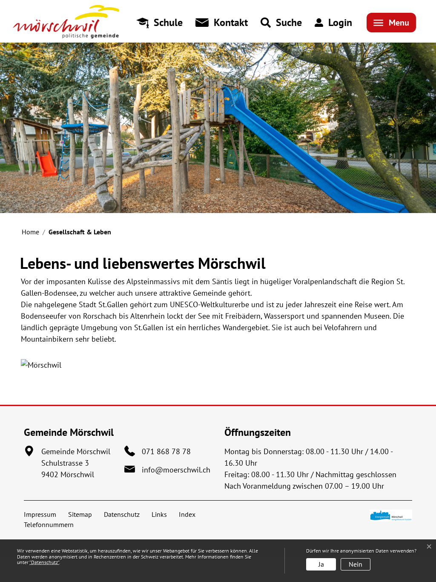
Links (159, 514)
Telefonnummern (49, 524)
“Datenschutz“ (44, 562)
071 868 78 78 (166, 451)
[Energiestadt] (391, 515)
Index (187, 514)
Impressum (40, 514)
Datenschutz (122, 514)
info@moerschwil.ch (176, 470)
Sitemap (80, 514)
